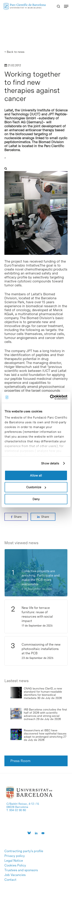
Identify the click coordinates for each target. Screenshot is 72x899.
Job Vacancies (15, 875)
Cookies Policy (15, 865)
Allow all (36, 475)
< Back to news (14, 51)
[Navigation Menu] (66, 6)
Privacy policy (14, 856)
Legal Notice (13, 860)
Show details (50, 463)
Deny (36, 499)
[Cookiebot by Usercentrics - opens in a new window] (50, 397)
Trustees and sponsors (21, 870)
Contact (10, 879)
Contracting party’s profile (23, 851)
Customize (33, 487)
